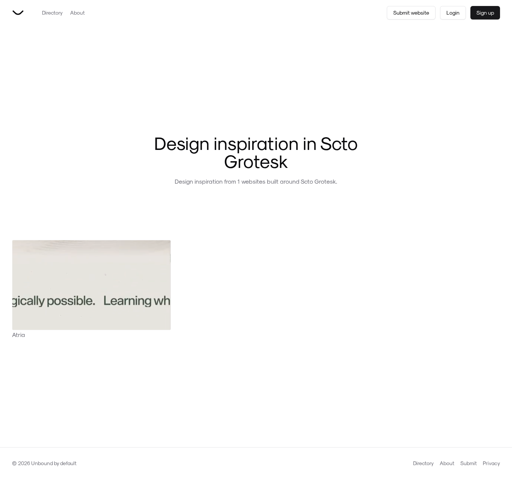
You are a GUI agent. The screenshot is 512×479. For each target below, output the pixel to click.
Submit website (411, 12)
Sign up (485, 12)
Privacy (491, 463)
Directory (52, 12)
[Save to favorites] (163, 247)
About (77, 12)
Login (453, 12)
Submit (468, 463)
